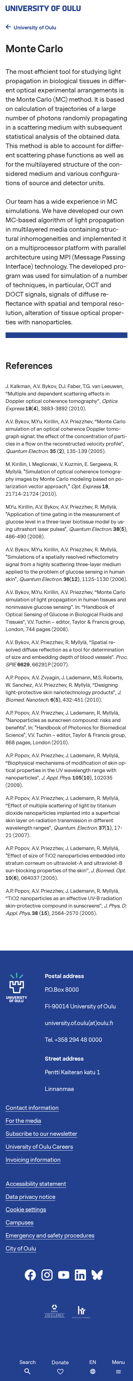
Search (27, 1362)
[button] (118, 1367)
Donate (60, 1362)
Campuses (19, 1223)
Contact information (32, 1108)
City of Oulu (21, 1249)
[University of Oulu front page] (57, 6)
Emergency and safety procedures (50, 1236)
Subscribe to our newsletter (41, 1134)
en (99, 1370)
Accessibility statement (36, 1184)
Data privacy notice (30, 1197)
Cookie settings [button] (26, 1210)
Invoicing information (33, 1160)
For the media (23, 1121)
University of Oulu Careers (39, 1147)
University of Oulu (35, 27)
